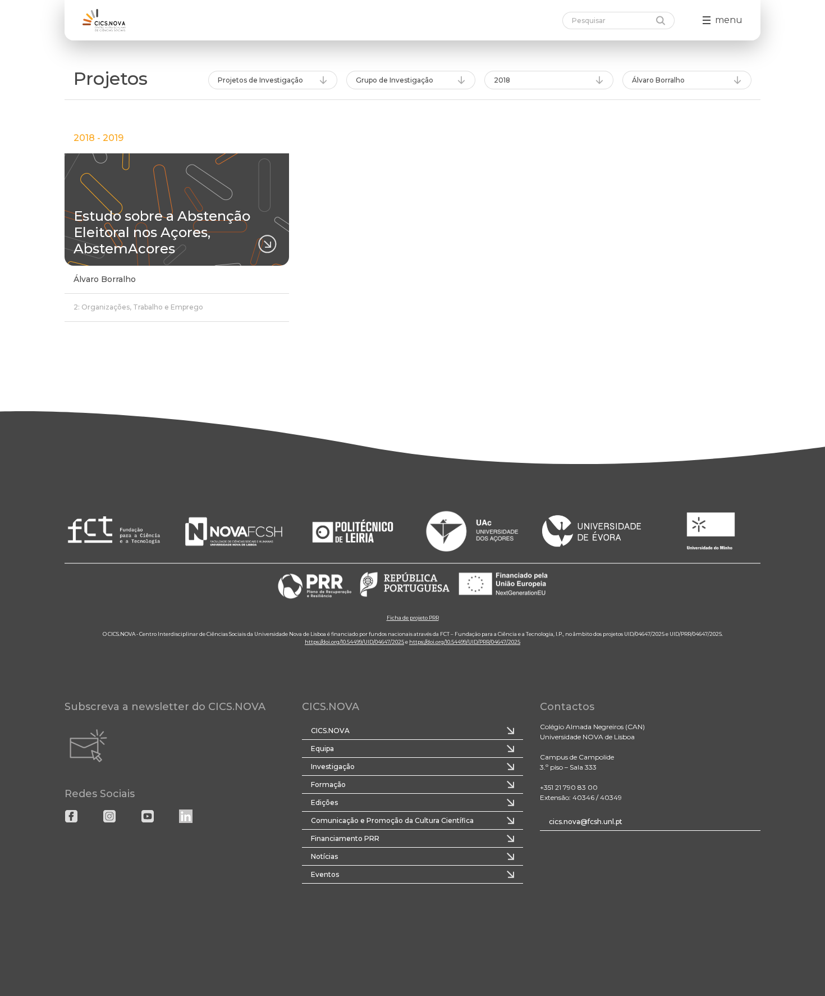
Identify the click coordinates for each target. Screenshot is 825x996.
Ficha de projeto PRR (413, 618)
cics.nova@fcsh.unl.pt (585, 821)
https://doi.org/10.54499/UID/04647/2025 (354, 642)
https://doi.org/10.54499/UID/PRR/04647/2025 (464, 642)
